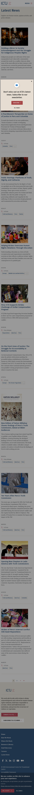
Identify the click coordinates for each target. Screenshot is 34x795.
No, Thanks (17, 107)
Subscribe (16, 102)
